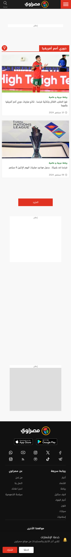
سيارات (62, 511)
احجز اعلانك (17, 489)
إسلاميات (61, 517)
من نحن (19, 477)
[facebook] (60, 452)
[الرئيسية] (36, 4)
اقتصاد (62, 483)
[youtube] (23, 452)
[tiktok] (47, 459)
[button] (66, 4)
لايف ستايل (60, 494)
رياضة (63, 489)
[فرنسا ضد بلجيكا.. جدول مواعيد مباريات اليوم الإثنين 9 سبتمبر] (35, 139)
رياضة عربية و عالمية (58, 97)
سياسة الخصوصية (13, 494)
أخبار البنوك (60, 500)
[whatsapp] (10, 452)
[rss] (23, 459)
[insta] (35, 452)
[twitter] (47, 452)
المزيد (35, 202)
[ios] (23, 442)
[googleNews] (10, 459)
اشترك (10, 550)
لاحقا (26, 550)
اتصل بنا (18, 483)
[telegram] (60, 459)
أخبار (64, 477)
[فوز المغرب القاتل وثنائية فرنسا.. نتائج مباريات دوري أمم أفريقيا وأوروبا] (35, 74)
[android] (46, 442)
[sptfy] (35, 459)
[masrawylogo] (35, 431)
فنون (63, 505)
